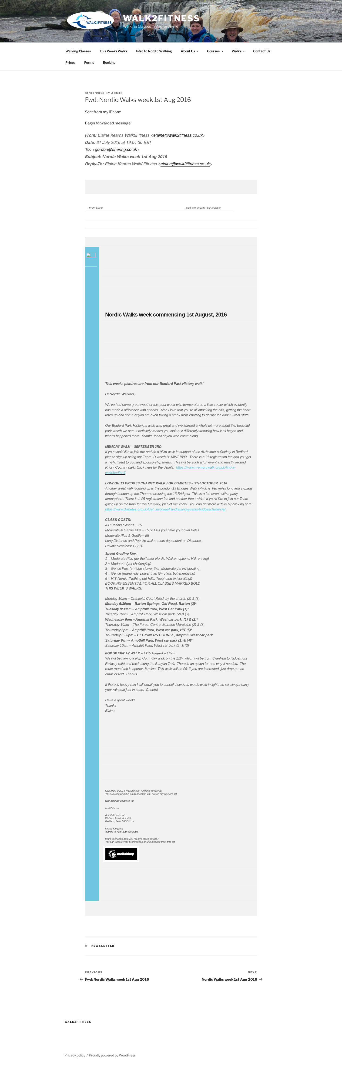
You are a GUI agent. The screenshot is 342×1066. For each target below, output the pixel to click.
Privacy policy (74, 1055)
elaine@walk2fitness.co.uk (178, 135)
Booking (109, 62)
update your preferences (129, 841)
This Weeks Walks (113, 51)
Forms (89, 62)
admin (117, 93)
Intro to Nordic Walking (154, 51)
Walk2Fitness (161, 18)
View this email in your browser (203, 207)
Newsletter (103, 945)
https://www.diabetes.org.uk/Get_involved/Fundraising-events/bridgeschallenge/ (165, 509)
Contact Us (261, 51)
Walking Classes (78, 51)
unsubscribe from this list (161, 841)
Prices (70, 62)
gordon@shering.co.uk (116, 149)
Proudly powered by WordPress (112, 1055)
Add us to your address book (121, 831)
